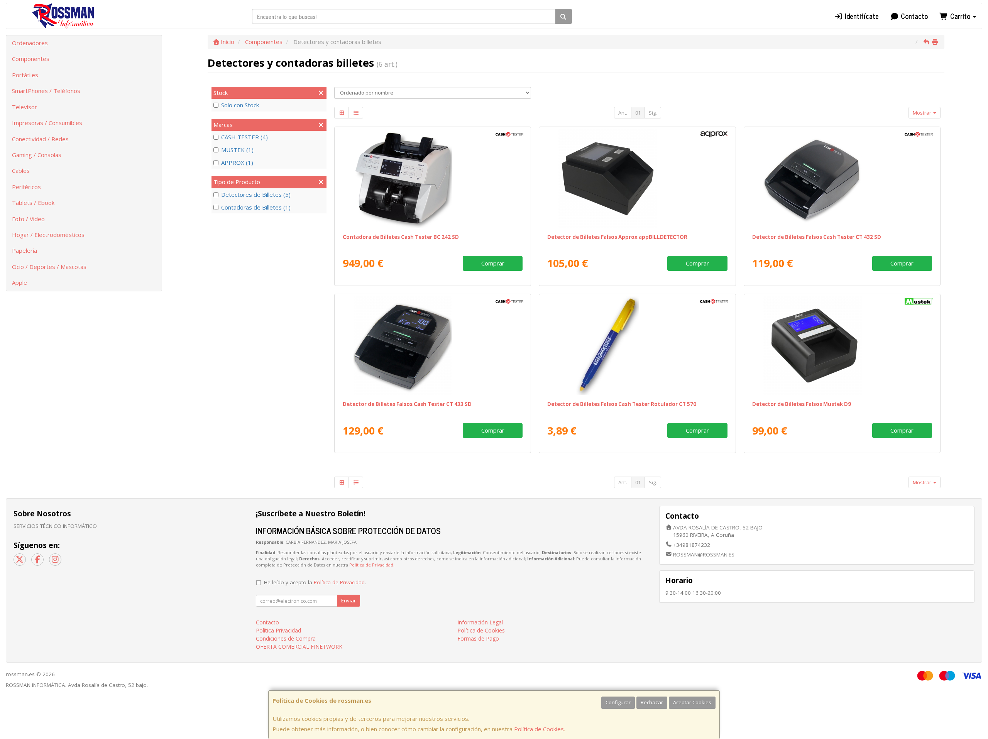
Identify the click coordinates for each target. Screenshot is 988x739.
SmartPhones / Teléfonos (46, 91)
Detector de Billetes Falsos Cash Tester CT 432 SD (816, 236)
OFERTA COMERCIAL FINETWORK (299, 646)
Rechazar (652, 702)
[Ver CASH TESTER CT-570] (637, 345)
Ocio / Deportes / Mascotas (49, 267)
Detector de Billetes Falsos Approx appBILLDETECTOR (617, 236)
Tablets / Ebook (33, 202)
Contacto (913, 16)
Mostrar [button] (922, 112)
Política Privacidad (278, 630)
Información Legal (480, 622)
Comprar (492, 263)
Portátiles (25, 75)
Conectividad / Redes (40, 139)
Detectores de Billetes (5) (256, 194)
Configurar (618, 702)
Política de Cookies (539, 729)
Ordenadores (30, 43)
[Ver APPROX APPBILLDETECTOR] (637, 178)
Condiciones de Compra (286, 638)
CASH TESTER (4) (244, 137)
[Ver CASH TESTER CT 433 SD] (433, 345)
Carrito (960, 16)
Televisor (24, 107)
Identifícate (861, 16)
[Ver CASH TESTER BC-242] (433, 178)
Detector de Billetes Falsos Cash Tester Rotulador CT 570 (621, 404)
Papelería (24, 250)
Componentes (30, 59)
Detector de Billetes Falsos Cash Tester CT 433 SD (407, 404)
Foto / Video (28, 219)
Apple (19, 282)
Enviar (348, 600)
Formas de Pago (478, 638)
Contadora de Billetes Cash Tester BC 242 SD (401, 236)
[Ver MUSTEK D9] (842, 345)
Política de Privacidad (371, 565)
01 (638, 112)
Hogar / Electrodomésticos (48, 234)
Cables (21, 170)
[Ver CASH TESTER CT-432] (842, 178)
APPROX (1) (237, 162)
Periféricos (26, 187)
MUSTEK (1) (237, 150)
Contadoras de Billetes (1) (256, 207)
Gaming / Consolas (36, 155)
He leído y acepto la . (315, 582)
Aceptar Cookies (692, 702)
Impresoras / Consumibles (47, 123)
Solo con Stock (240, 105)
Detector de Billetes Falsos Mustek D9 (801, 404)
